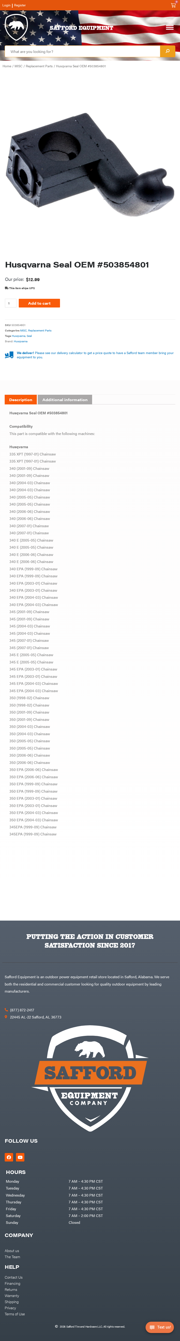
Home (7, 66)
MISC (18, 66)
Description (20, 399)
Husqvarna (18, 336)
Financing (12, 1283)
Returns (11, 1289)
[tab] (21, 400)
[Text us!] (159, 1329)
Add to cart (39, 303)
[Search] (167, 51)
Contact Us (13, 1277)
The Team (12, 1256)
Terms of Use (15, 1314)
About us (12, 1250)
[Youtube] (20, 1157)
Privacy (10, 1307)
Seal (29, 336)
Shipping (12, 1301)
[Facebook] (9, 1157)
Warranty (12, 1295)
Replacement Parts (39, 66)
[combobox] (82, 51)
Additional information (65, 399)
